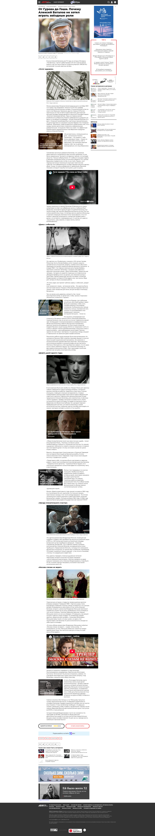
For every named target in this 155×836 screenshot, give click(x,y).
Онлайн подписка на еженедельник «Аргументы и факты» (98, 805)
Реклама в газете (60, 806)
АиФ (78, 53)
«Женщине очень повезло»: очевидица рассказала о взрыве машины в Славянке (103, 51)
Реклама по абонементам (84, 806)
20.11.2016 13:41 (41, 6)
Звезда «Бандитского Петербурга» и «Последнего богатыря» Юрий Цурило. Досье (104, 57)
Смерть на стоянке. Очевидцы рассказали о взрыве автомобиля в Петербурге (103, 44)
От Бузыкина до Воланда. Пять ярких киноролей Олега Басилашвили (64, 433)
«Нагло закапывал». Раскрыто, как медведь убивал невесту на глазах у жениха (107, 89)
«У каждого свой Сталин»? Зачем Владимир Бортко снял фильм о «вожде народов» (104, 64)
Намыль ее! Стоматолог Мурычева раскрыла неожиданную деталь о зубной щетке (106, 116)
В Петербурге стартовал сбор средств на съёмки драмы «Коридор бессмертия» (52, 751)
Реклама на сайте (71, 806)
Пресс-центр (66, 805)
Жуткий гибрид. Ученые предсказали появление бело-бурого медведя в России (107, 105)
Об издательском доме (55, 805)
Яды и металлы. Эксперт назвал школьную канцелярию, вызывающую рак (106, 95)
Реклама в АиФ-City (98, 806)
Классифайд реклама (54, 808)
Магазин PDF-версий (76, 805)
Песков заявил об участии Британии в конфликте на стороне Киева (106, 130)
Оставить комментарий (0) (77, 726)
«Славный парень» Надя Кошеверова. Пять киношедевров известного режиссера (79, 756)
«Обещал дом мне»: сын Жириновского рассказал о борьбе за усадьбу (106, 136)
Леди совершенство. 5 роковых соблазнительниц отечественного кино (54, 756)
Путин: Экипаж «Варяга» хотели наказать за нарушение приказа (105, 140)
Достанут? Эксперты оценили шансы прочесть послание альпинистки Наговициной (107, 100)
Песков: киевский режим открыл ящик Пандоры (105, 124)
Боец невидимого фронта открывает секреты (51, 761)
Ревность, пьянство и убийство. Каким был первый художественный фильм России (79, 751)
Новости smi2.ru (43, 800)
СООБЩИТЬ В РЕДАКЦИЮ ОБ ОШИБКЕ (92, 808)
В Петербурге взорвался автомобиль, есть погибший (103, 70)
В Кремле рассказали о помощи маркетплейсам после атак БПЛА (105, 146)
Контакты (51, 806)
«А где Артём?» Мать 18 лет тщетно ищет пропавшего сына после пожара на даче (106, 111)
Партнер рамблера (63, 830)
